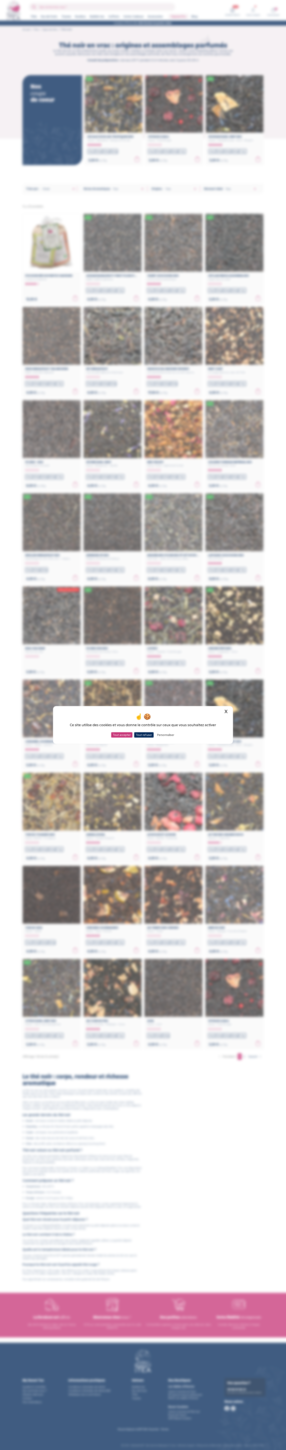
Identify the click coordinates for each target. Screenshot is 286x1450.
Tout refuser (144, 735)
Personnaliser (165, 735)
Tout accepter (122, 735)
